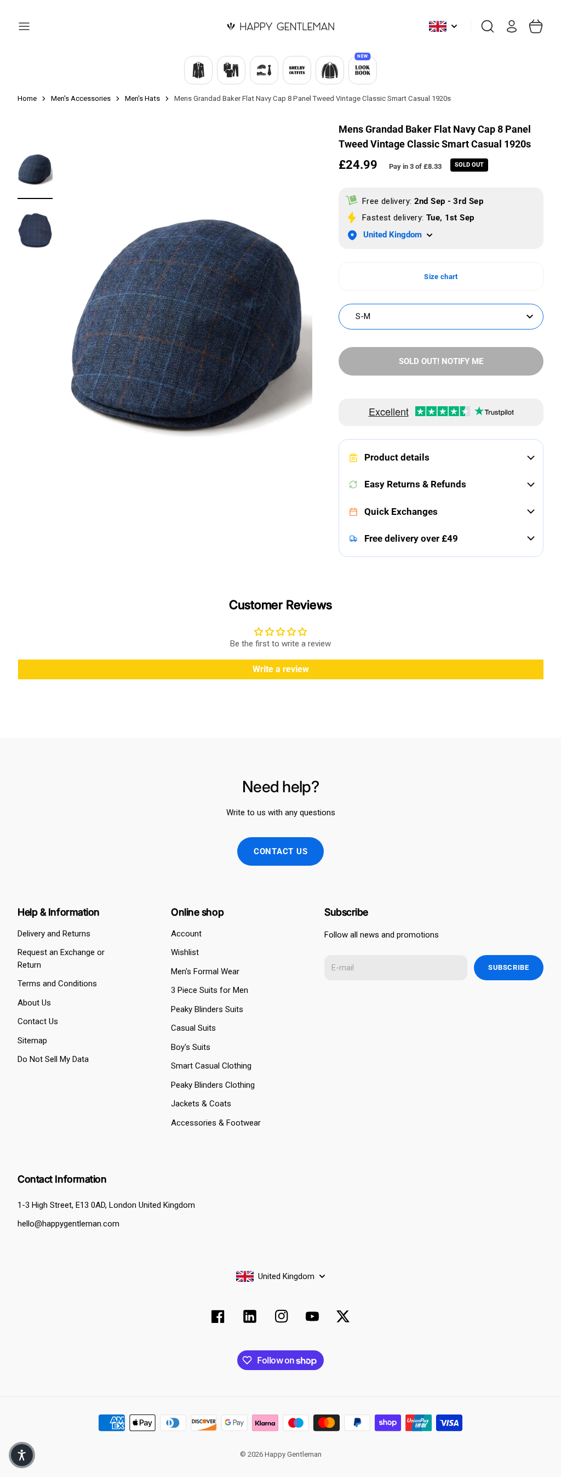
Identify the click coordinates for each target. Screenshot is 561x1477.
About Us (34, 1003)
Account (186, 934)
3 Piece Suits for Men (209, 990)
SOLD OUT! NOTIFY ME (441, 361)
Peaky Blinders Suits (207, 1009)
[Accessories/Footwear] (264, 70)
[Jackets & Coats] (330, 70)
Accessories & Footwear (216, 1123)
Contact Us (38, 1021)
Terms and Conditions (57, 984)
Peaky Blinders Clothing (213, 1085)
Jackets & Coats (201, 1104)
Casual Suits (193, 1028)
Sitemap (32, 1041)
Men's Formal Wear (205, 971)
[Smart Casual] (231, 70)
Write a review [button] (281, 669)
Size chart (440, 276)
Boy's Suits (190, 1047)
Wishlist (185, 952)
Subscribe (508, 967)
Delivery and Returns (54, 934)
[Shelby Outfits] (297, 70)
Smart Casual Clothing (211, 1066)
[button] (22, 1455)
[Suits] (198, 70)
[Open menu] (24, 26)
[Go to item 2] (35, 230)
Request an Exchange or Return (61, 958)
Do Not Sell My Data (53, 1059)
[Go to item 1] (35, 170)
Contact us (281, 851)
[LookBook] (362, 70)
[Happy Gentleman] (280, 26)
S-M (363, 316)
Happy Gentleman (293, 1454)
